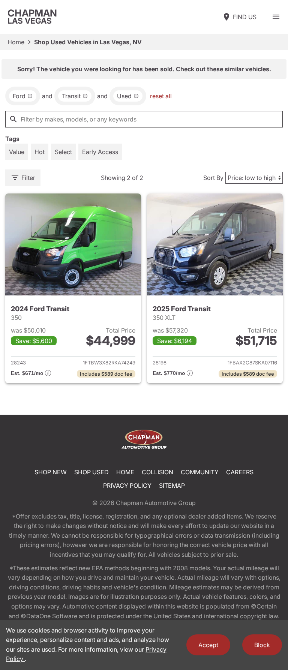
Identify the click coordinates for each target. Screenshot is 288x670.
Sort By (213, 177)
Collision (157, 472)
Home (16, 42)
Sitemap (172, 485)
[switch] (276, 17)
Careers (240, 472)
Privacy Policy (127, 485)
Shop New (50, 472)
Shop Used (91, 472)
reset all (161, 96)
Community (200, 472)
